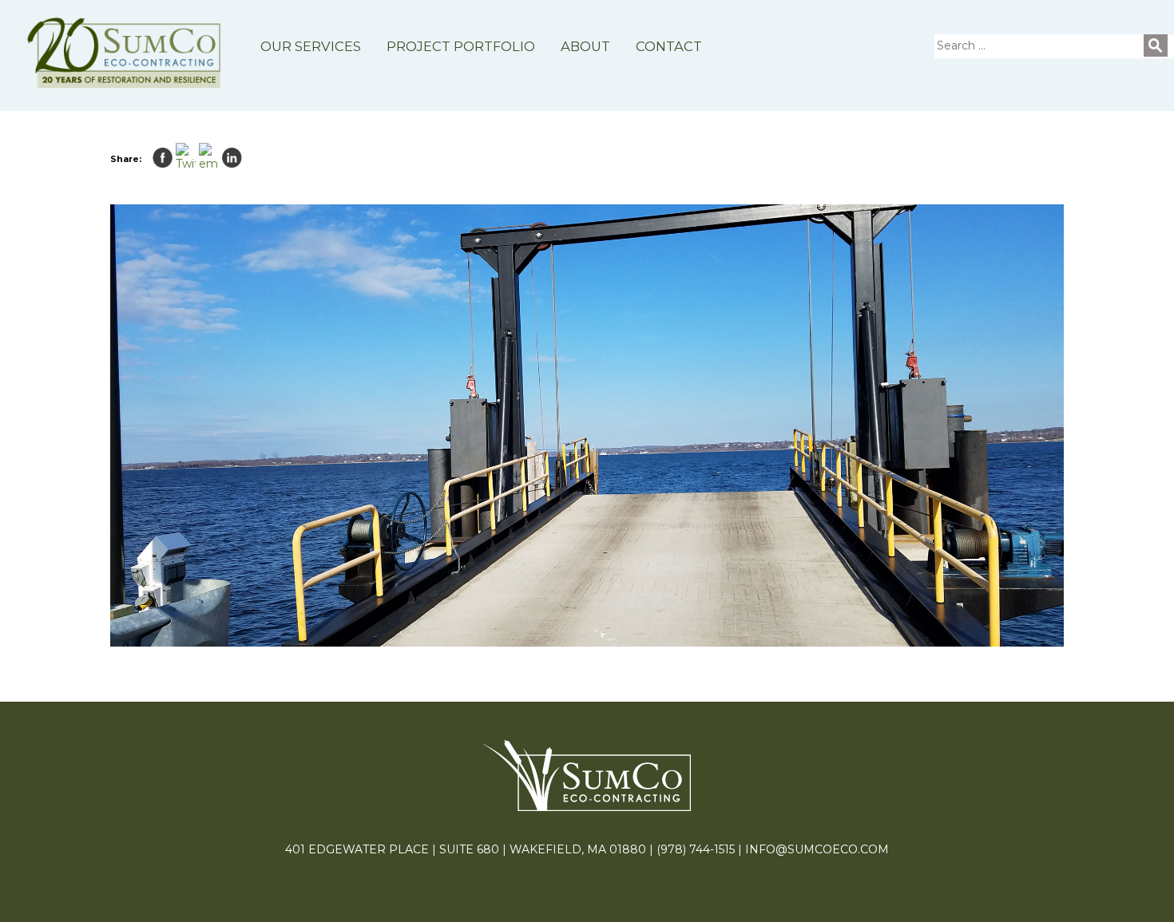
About (585, 46)
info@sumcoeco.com (817, 849)
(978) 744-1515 (695, 849)
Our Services (310, 46)
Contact (669, 46)
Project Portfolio (461, 46)
